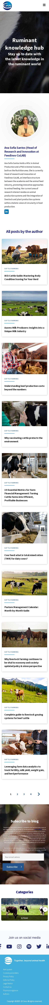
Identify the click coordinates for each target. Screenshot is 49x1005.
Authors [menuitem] (6, 994)
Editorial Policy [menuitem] (8, 980)
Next (38, 794)
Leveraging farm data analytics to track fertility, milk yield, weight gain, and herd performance (24, 770)
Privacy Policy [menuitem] (8, 976)
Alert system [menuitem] (7, 969)
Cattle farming (11, 268)
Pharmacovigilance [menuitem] (10, 990)
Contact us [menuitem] (7, 987)
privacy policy (38, 829)
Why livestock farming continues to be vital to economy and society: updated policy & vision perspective (23, 662)
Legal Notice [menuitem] (8, 983)
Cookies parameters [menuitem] (10, 973)
